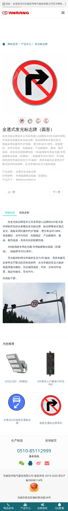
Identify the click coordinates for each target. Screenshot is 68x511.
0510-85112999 (34, 450)
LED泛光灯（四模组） (17, 381)
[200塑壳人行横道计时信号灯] (50, 363)
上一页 (11, 192)
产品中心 (26, 44)
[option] (34, 82)
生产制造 (17, 440)
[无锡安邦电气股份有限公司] (15, 12)
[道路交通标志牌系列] (50, 405)
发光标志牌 (41, 44)
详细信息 (10, 212)
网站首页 (12, 44)
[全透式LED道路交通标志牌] (17, 402)
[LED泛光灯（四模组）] (17, 363)
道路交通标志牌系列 (50, 423)
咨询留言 (51, 440)
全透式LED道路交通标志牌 (17, 421)
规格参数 (24, 212)
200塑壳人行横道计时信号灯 (50, 383)
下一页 (56, 192)
